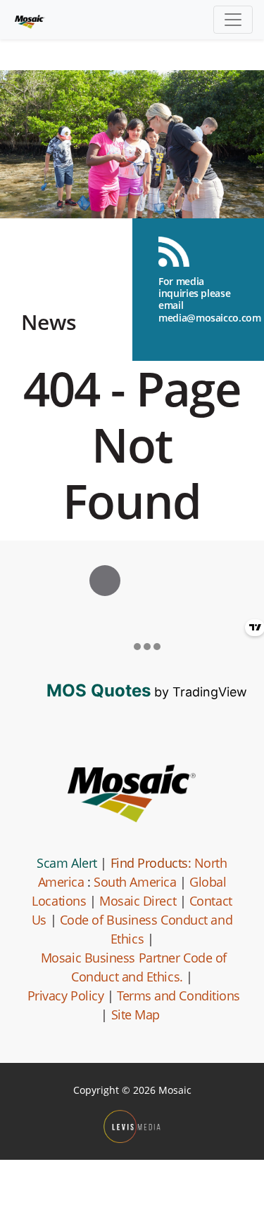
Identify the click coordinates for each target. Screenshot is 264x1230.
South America (135, 881)
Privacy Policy (65, 995)
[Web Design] (132, 1126)
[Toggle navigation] (233, 20)
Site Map (135, 1014)
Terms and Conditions (178, 995)
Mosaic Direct (137, 900)
